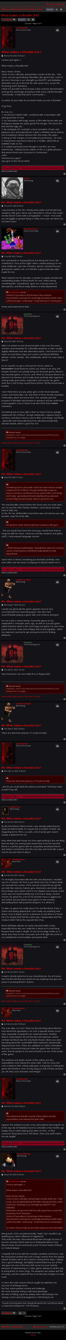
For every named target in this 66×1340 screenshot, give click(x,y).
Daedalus (28, 314)
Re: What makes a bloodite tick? (21, 202)
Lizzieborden (22, 27)
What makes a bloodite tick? (20, 15)
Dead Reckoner (30, 229)
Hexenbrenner (18, 859)
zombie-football (23, 579)
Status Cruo (15, 807)
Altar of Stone (34, 443)
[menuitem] (60, 4)
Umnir (26, 178)
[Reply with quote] (57, 30)
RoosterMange (23, 1154)
